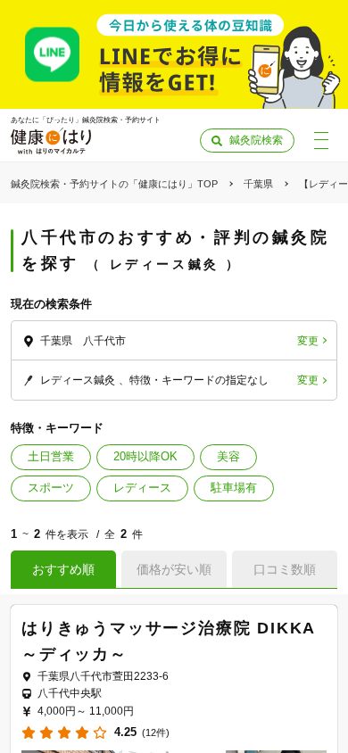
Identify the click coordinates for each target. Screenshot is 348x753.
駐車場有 (234, 487)
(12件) (156, 733)
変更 (308, 340)
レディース (142, 487)
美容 (228, 456)
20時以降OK (145, 456)
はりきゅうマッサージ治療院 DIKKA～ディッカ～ (168, 641)
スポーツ (51, 487)
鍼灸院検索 (256, 140)
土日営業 (51, 456)
